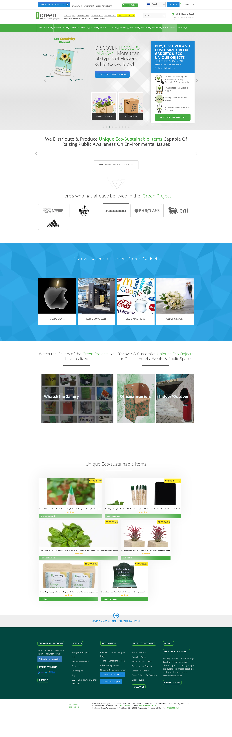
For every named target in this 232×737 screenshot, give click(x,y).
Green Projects (95, 353)
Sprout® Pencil (48, 516)
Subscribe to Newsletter (50, 659)
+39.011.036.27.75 (184, 13)
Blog (102, 18)
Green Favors (138, 679)
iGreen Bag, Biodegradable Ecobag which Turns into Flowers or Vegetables (68, 592)
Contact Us (110, 15)
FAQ (73, 657)
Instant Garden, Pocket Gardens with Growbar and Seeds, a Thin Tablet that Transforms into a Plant (78, 550)
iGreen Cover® (169, 28)
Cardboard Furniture (141, 670)
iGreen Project (156, 196)
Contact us (76, 666)
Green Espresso (110, 599)
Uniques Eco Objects (175, 353)
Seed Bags (156, 28)
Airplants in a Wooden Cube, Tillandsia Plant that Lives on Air (146, 550)
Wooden (181, 28)
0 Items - (190, 4)
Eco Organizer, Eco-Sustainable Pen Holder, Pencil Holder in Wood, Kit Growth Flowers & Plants (143, 509)
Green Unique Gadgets (142, 661)
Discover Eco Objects (111, 681)
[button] (103, 127)
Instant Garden (48, 557)
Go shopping (77, 670)
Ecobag (44, 599)
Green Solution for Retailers (144, 675)
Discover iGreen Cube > (111, 79)
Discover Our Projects (172, 117)
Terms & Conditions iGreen (112, 660)
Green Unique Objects (142, 666)
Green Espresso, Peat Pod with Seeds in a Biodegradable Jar (124, 592)
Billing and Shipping (80, 652)
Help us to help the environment (81, 18)
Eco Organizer (113, 516)
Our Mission (83, 15)
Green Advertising (104, 6)
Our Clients (97, 15)
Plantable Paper (139, 657)
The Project (69, 15)
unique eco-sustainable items (130, 139)
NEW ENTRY (134, 28)
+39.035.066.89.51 (173, 708)
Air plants (127, 557)
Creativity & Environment (83, 6)
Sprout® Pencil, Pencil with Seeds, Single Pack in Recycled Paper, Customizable (70, 509)
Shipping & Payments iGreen (113, 669)
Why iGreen (73, 705)
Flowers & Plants (139, 652)
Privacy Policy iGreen (109, 665)
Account (173, 4)
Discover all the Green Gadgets (116, 164)
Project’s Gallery (130, 5)
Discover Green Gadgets (112, 674)
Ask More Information (52, 4)
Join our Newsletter (80, 661)
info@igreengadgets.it (147, 705)
